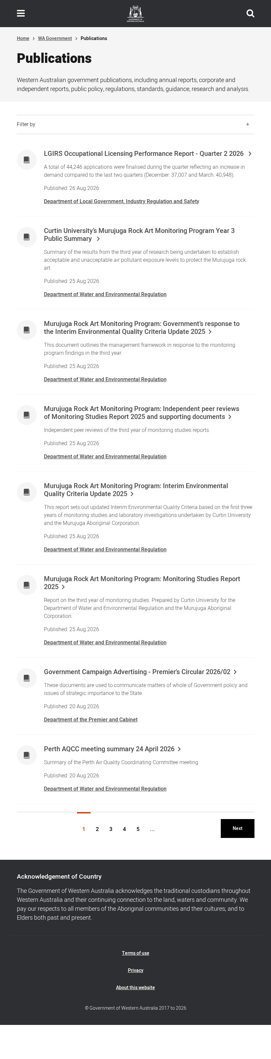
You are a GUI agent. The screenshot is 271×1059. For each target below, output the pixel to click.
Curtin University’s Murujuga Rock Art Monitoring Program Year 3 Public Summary (139, 235)
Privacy (135, 970)
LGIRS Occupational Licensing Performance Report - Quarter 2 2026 (144, 154)
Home (23, 38)
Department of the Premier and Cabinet (90, 720)
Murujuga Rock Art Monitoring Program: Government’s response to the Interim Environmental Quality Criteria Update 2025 (142, 328)
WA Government (55, 38)
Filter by (26, 124)
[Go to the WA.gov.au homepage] (135, 14)
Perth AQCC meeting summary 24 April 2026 (109, 749)
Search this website (250, 14)
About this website (135, 987)
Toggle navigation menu (21, 14)
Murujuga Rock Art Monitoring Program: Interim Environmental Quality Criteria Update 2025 (136, 490)
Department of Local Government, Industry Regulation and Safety (121, 202)
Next (238, 828)
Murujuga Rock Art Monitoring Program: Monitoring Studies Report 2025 (142, 583)
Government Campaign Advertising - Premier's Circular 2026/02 (137, 672)
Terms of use (135, 953)
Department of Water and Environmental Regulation (105, 295)
